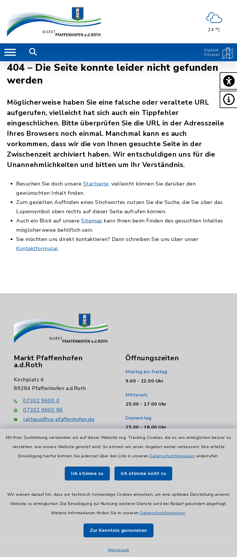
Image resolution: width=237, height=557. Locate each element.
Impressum (118, 550)
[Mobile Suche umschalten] (33, 52)
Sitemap (91, 220)
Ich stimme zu (87, 473)
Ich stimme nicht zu (143, 473)
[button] (228, 81)
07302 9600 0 (41, 400)
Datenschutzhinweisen (172, 456)
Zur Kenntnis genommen (118, 530)
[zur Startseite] (54, 21)
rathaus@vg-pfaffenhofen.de (59, 419)
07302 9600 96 (43, 409)
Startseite (96, 183)
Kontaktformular (37, 248)
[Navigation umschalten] (10, 52)
